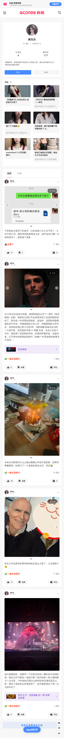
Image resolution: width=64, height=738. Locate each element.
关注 (18, 72)
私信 (46, 72)
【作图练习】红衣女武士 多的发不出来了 (17, 100)
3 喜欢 (56, 706)
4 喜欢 (56, 358)
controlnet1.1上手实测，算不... (17, 153)
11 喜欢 (56, 244)
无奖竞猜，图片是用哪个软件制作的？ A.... (46, 127)
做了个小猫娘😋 (13, 126)
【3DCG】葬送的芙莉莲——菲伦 (45, 100)
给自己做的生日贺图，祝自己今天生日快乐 (46, 153)
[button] (10, 252)
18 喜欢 (56, 472)
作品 (6, 82)
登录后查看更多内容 (32, 725)
